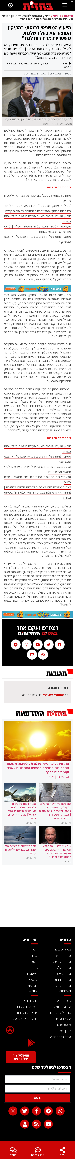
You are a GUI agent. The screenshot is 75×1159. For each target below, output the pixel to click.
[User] (24, 1124)
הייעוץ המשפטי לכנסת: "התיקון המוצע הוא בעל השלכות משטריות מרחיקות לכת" (39, 32)
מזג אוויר (33, 979)
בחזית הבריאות (62, 961)
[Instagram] (12, 1111)
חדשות (68, 16)
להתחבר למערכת (53, 695)
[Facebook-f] (36, 1111)
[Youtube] (48, 1124)
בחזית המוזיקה (62, 985)
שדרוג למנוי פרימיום (59, 1013)
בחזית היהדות (63, 979)
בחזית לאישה (63, 973)
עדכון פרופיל (64, 1001)
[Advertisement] (37, 897)
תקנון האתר (64, 1031)
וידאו (35, 949)
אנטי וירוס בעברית (27, 1013)
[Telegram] (48, 1111)
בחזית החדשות (62, 955)
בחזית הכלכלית (62, 967)
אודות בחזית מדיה (60, 1037)
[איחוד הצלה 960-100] (37, 291)
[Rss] (36, 1124)
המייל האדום (63, 1019)
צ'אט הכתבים (37, 1155)
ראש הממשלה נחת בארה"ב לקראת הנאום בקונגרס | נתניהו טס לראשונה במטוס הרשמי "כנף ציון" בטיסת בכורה (37, 492)
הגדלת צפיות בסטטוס (25, 1019)
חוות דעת (46, 63)
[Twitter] (24, 1111)
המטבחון (32, 973)
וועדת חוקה (57, 63)
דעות (35, 961)
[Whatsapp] (60, 1111)
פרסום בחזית (30, 1001)
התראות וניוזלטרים (60, 1007)
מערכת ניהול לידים (27, 1007)
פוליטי (57, 16)
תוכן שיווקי (32, 985)
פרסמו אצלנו (63, 1025)
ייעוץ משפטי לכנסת (32, 63)
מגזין (35, 955)
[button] (65, 5)
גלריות (34, 967)
